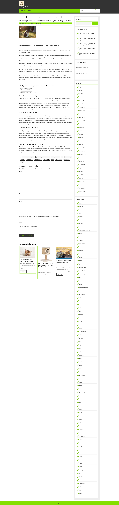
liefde (52, 159)
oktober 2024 (82, 161)
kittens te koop (82, 331)
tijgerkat (81, 476)
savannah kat (82, 436)
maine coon (81, 351)
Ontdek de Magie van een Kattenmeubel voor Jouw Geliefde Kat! (45, 265)
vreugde (21, 162)
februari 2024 (82, 188)
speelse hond (66, 159)
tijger (80, 473)
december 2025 (82, 114)
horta (80, 291)
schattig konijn (59, 159)
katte (80, 311)
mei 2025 (81, 137)
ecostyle (81, 250)
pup (80, 405)
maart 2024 (81, 185)
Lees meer (24, 272)
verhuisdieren (82, 486)
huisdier (57, 157)
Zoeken (78, 20)
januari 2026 (82, 110)
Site (20, 208)
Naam (20, 193)
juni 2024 (81, 174)
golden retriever (46, 157)
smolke (80, 459)
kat (62, 157)
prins (80, 402)
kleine (80, 334)
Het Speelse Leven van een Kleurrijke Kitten (26, 260)
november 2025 (82, 117)
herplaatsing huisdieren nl (85, 274)
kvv (80, 341)
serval (80, 443)
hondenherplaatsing (83, 287)
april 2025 (81, 141)
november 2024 (82, 157)
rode (80, 422)
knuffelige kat (29, 159)
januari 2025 (82, 151)
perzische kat (82, 392)
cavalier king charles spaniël (28, 157)
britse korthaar (82, 226)
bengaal (81, 216)
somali (80, 463)
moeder (80, 358)
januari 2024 (82, 191)
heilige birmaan (82, 267)
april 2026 (81, 100)
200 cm (80, 203)
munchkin (81, 362)
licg (80, 348)
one (80, 378)
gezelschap (38, 157)
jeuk (80, 297)
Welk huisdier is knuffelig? (26, 88)
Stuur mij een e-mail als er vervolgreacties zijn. (28, 226)
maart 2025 (81, 144)
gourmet (81, 253)
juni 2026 (81, 93)
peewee (80, 385)
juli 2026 (81, 90)
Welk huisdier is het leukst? (26, 91)
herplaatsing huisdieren (84, 270)
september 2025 (82, 124)
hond (52, 157)
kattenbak (81, 314)
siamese (81, 453)
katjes (80, 307)
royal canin (81, 426)
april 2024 (81, 181)
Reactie (21, 171)
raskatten (81, 419)
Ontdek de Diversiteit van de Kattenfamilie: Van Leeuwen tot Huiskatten (63, 262)
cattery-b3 (32, 23)
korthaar (81, 338)
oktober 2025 (82, 120)
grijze (80, 260)
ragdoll (80, 412)
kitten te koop (82, 324)
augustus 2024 (82, 168)
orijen (80, 382)
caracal (80, 237)
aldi (80, 213)
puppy (80, 409)
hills (80, 277)
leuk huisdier (46, 159)
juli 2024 (81, 171)
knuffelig (22, 159)
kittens (80, 328)
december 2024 (82, 154)
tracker (80, 480)
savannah (81, 432)
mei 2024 (81, 178)
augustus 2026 (82, 87)
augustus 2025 (82, 127)
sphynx (80, 466)
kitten (80, 321)
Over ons (23, 10)
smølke (80, 456)
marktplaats (81, 355)
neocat (80, 365)
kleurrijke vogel (68, 157)
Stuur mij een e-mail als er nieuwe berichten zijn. (28, 230)
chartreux (81, 240)
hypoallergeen (82, 294)
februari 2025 (82, 147)
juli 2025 (81, 130)
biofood (81, 223)
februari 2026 (82, 107)
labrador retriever (38, 159)
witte (80, 490)
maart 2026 (81, 103)
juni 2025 (81, 134)
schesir (80, 439)
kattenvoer (81, 318)
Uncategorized (82, 483)
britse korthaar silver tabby (85, 230)
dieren (80, 247)
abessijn (81, 206)
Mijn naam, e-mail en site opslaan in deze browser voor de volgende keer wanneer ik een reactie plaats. (39, 216)
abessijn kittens (82, 209)
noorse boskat (82, 375)
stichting (81, 470)
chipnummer (82, 243)
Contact (29, 10)
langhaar (81, 345)
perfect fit (81, 389)
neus (80, 372)
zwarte (80, 493)
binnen (80, 220)
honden (80, 284)
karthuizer (81, 301)
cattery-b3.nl (23, 7)
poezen (80, 399)
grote (80, 264)
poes (80, 395)
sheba (80, 446)
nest (80, 368)
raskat (80, 416)
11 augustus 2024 (24, 23)
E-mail (21, 201)
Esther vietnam (79, 72)
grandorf (81, 257)
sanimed (81, 429)
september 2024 (82, 164)
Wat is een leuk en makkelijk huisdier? (28, 92)
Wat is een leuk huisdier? (26, 89)
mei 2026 (81, 97)
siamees (81, 449)
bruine (80, 233)
